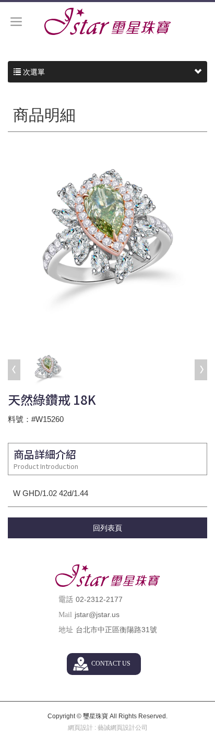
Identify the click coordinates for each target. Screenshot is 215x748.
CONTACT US (110, 663)
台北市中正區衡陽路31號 (116, 629)
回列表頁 (107, 528)
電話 (65, 600)
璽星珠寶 (107, 21)
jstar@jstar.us (97, 614)
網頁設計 (80, 727)
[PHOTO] (107, 242)
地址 (65, 630)
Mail (65, 615)
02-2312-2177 (99, 599)
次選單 (33, 72)
